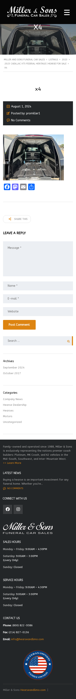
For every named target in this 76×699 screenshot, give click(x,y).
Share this (20, 219)
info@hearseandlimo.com (27, 639)
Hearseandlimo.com (33, 689)
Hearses (8, 410)
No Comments (20, 120)
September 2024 (14, 367)
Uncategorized (12, 421)
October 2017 (12, 373)
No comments (15, 488)
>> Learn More (12, 462)
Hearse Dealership (15, 404)
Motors (7, 416)
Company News (13, 399)
